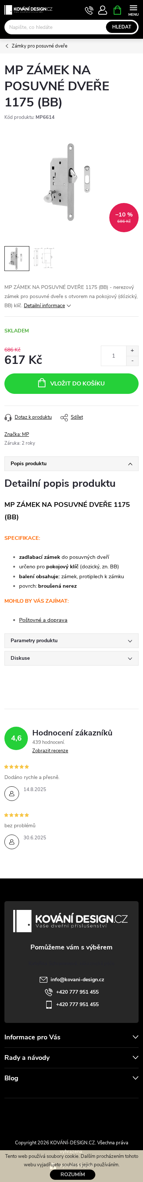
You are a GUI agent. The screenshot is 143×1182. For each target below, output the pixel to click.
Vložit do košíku (77, 384)
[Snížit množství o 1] (132, 361)
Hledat (121, 27)
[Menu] (133, 9)
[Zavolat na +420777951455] (89, 10)
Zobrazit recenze (50, 751)
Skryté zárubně (47, 1114)
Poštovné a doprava (43, 620)
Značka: (16, 434)
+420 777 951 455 (77, 992)
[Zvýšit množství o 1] (132, 351)
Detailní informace (44, 305)
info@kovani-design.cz (77, 979)
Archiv (13, 1093)
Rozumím (72, 1174)
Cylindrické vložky (92, 1114)
